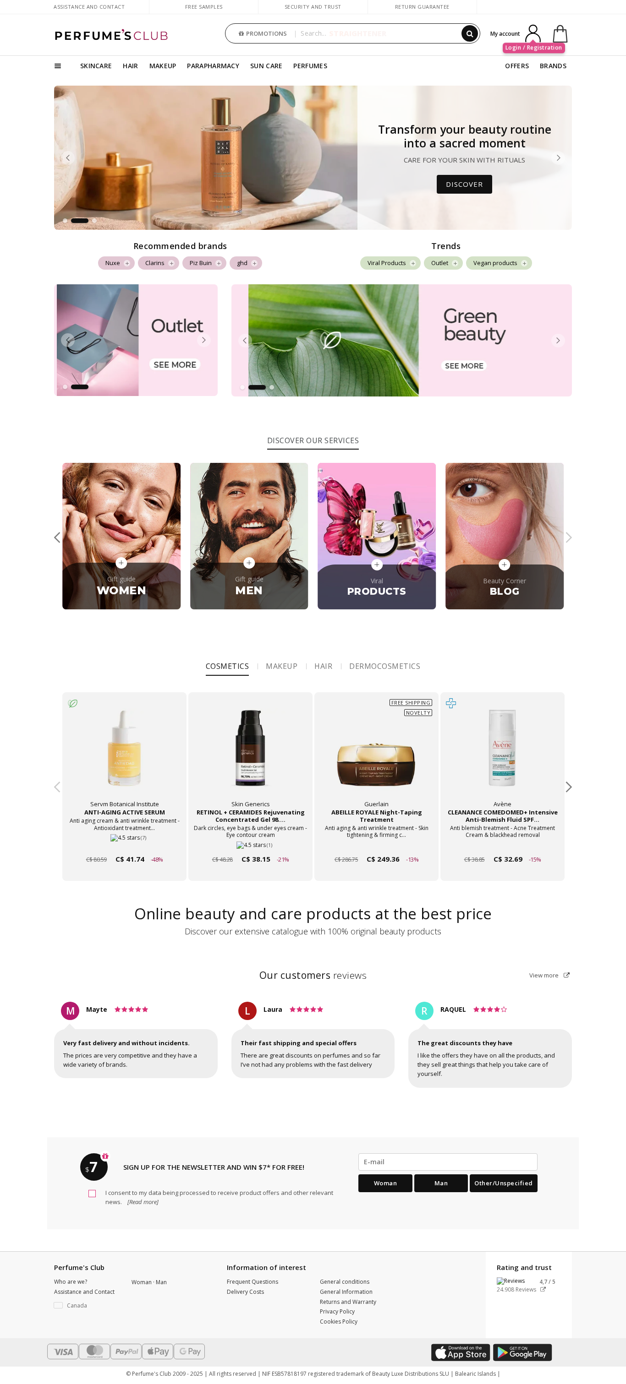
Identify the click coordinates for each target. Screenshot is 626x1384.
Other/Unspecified (503, 1183)
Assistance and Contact (89, 6)
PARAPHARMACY (213, 65)
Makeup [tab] (281, 666)
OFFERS (517, 65)
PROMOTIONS (266, 33)
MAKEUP (162, 65)
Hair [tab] (323, 666)
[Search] (469, 33)
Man (441, 1183)
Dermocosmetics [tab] (384, 666)
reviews (313, 975)
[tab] (313, 439)
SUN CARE (266, 65)
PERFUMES (310, 65)
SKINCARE (96, 65)
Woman (385, 1183)
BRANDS (553, 65)
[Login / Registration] (533, 32)
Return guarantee (422, 6)
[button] (65, 220)
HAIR (130, 65)
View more (544, 975)
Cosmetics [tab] (227, 666)
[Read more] (142, 1202)
